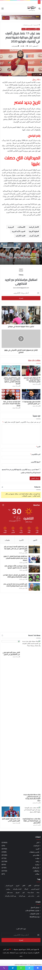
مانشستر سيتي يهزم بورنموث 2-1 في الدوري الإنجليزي (31, 402)
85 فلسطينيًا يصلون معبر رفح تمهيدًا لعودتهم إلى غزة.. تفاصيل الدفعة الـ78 (32, 379)
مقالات (37, 874)
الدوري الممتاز (9, 885)
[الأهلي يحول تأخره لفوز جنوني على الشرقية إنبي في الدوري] (11, 645)
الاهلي (23, 885)
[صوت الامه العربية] (21, 17)
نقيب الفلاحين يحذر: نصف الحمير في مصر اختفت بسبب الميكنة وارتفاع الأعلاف (15, 585)
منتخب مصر (31, 896)
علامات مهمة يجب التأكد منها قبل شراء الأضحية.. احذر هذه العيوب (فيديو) (15, 567)
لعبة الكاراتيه (20, 236)
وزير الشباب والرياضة (10, 896)
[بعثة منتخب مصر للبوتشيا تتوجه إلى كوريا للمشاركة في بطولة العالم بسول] (31, 812)
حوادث (37, 858)
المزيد (37, 849)
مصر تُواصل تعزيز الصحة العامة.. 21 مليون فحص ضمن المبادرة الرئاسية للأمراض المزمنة (15, 558)
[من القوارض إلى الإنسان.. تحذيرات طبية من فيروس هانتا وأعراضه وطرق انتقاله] (34, 578)
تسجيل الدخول (35, 907)
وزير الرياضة (22, 896)
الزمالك (26, 889)
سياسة (37, 864)
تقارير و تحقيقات (27, 25)
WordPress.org (34, 917)
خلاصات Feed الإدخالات (32, 910)
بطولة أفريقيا (33, 231)
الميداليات (21, 227)
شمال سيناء (31, 892)
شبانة (38, 892)
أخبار (38, 29)
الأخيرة (21, 540)
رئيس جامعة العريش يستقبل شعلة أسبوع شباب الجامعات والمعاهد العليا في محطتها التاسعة (12, 380)
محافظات (36, 871)
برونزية (10, 227)
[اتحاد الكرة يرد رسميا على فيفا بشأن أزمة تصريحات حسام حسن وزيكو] (11, 394)
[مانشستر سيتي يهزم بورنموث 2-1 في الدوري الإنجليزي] (31, 394)
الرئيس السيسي (35, 889)
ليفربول (17, 892)
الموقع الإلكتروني (35, 462)
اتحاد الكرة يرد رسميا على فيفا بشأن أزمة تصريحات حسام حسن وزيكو (11, 403)
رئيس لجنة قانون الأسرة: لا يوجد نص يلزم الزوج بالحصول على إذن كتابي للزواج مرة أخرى (15, 548)
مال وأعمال (35, 868)
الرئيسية (36, 25)
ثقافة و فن (36, 855)
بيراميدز (8, 889)
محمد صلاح (10, 892)
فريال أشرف (33, 236)
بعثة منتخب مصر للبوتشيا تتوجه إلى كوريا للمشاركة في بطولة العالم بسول (31, 820)
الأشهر (35, 540)
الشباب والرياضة (17, 889)
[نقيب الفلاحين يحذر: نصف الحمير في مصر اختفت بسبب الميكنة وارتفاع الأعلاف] (34, 587)
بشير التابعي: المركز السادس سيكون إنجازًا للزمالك (22, 258)
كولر (23, 892)
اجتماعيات (36, 845)
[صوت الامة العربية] (31, 8)
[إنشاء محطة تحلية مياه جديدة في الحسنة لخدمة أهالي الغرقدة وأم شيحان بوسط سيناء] (31, 716)
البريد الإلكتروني (35, 454)
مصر (38, 896)
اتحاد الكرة (36, 885)
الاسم (38, 446)
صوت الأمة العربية (18, 231)
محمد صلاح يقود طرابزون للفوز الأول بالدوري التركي (11, 819)
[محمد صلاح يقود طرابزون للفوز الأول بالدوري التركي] (11, 812)
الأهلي (29, 885)
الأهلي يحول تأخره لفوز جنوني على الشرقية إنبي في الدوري (11, 653)
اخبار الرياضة (33, 227)
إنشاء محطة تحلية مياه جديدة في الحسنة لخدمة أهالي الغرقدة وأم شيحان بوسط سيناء (32, 797)
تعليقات (7, 540)
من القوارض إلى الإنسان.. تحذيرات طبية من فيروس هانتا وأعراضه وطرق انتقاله (15, 576)
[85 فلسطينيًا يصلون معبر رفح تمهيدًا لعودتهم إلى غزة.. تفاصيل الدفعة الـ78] (31, 370)
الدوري (17, 885)
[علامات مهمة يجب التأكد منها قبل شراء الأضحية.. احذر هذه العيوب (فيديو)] (34, 569)
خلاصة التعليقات (34, 914)
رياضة (23, 29)
